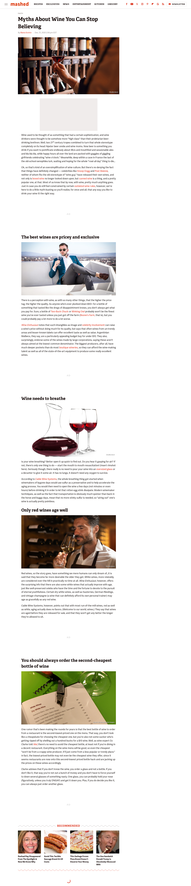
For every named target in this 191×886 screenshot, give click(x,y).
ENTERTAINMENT (82, 4)
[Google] (157, 4)
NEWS (66, 4)
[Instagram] (142, 4)
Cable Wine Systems (46, 479)
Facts (20, 13)
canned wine (85, 178)
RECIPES (38, 4)
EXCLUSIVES (53, 4)
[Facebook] (126, 4)
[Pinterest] (147, 4)
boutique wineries (68, 347)
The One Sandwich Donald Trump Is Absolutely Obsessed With (106, 860)
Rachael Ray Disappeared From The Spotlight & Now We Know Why (29, 859)
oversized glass (104, 469)
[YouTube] (131, 4)
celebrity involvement (93, 324)
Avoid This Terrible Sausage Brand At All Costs (53, 859)
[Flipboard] (152, 4)
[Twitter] (137, 4)
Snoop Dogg (83, 170)
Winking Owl (78, 311)
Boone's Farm (87, 315)
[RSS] (163, 4)
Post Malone (101, 170)
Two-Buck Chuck (59, 311)
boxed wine (38, 178)
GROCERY (113, 4)
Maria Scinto (26, 32)
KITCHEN (99, 4)
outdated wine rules (84, 186)
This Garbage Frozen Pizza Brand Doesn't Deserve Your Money (79, 859)
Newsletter (178, 4)
